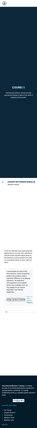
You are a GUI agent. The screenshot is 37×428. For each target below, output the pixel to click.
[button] (34, 3)
